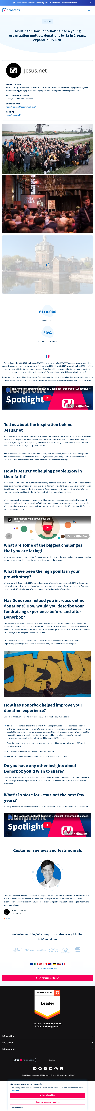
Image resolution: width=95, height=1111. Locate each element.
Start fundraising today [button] (47, 977)
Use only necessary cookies (47, 1102)
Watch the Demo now (70, 2)
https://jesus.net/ (13, 115)
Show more (15, 1090)
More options (16, 1108)
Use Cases (7, 1042)
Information (8, 1036)
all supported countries (47, 968)
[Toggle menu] (89, 10)
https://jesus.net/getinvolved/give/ (21, 107)
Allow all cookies (47, 1095)
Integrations (8, 1049)
